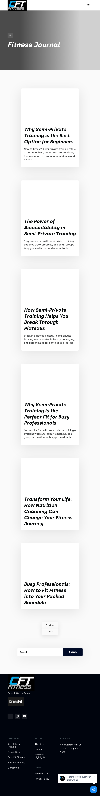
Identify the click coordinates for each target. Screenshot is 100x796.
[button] (88, 5)
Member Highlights (40, 756)
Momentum (14, 768)
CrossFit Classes (16, 757)
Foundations (14, 752)
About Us (39, 744)
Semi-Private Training (14, 745)
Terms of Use (41, 773)
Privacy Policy (42, 779)
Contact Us (40, 749)
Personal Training (16, 762)
